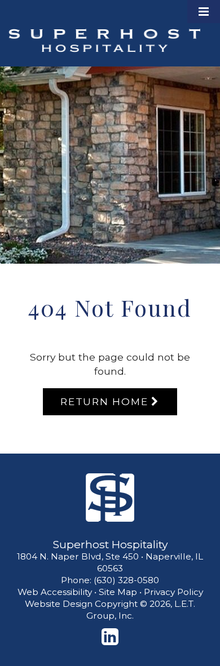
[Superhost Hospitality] (110, 497)
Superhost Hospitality (104, 40)
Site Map (118, 592)
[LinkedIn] (110, 636)
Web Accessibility (54, 592)
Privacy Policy (173, 592)
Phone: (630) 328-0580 (110, 580)
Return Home (104, 401)
